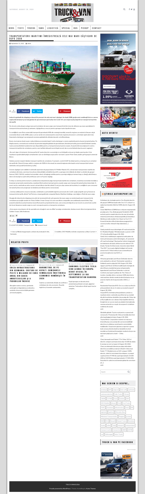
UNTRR (130, 430)
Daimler (121, 399)
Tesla (114, 425)
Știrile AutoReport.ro (118, 193)
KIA (132, 407)
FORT (103, 407)
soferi (108, 425)
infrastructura (119, 407)
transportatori (130, 425)
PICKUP (85, 28)
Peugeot (121, 416)
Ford (119, 403)
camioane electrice (106, 394)
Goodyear (110, 407)
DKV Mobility (105, 403)
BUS (76, 28)
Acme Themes (91, 488)
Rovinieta (131, 421)
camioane (131, 390)
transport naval (42, 225)
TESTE (21, 28)
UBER (124, 430)
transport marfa (106, 430)
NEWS (11, 28)
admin (29, 43)
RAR (102, 421)
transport (121, 425)
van (102, 434)
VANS (41, 28)
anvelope (104, 390)
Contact (97, 28)
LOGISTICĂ (52, 28)
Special (66, 28)
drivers (113, 403)
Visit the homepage (131, 449)
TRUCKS (31, 28)
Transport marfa (29, 225)
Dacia (115, 399)
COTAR (109, 399)
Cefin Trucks (118, 394)
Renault (112, 421)
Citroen (126, 394)
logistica (110, 412)
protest (128, 416)
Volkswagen (109, 434)
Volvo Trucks (119, 434)
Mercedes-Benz (120, 412)
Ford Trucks (126, 403)
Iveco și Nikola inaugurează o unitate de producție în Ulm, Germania (29, 233)
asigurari (115, 390)
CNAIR (103, 399)
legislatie (103, 412)
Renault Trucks (121, 421)
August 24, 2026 (15, 265)
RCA (107, 421)
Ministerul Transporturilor (109, 416)
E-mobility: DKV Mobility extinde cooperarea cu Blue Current (75, 232)
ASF (110, 390)
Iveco (127, 407)
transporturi (116, 430)
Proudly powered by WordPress (59, 488)
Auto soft (123, 390)
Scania (103, 425)
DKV (127, 399)
